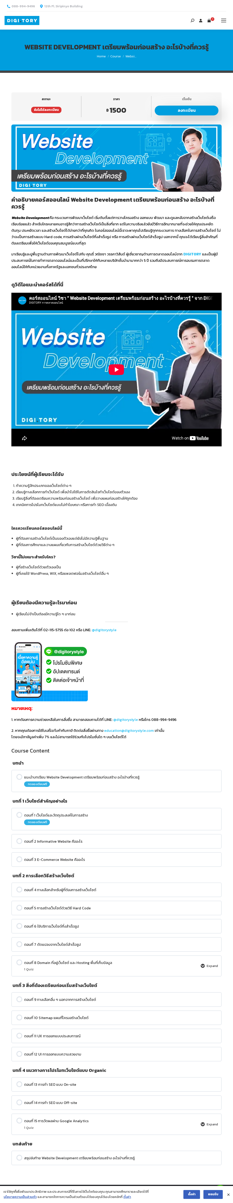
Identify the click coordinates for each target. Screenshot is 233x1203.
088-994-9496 (23, 6)
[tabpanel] (116, 432)
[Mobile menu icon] (223, 20)
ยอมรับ (213, 1194)
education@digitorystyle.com (129, 730)
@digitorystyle (104, 630)
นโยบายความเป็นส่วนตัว (20, 1197)
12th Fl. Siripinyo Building (63, 6)
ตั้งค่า (127, 1197)
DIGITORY (192, 254)
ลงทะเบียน (187, 110)
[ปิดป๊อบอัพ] (228, 1195)
